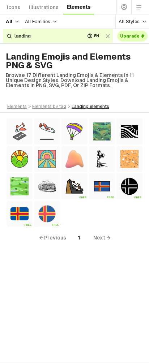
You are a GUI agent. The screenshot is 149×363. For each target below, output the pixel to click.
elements (78, 7)
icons (13, 7)
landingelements (90, 106)
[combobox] (47, 36)
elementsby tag (49, 106)
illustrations (44, 7)
